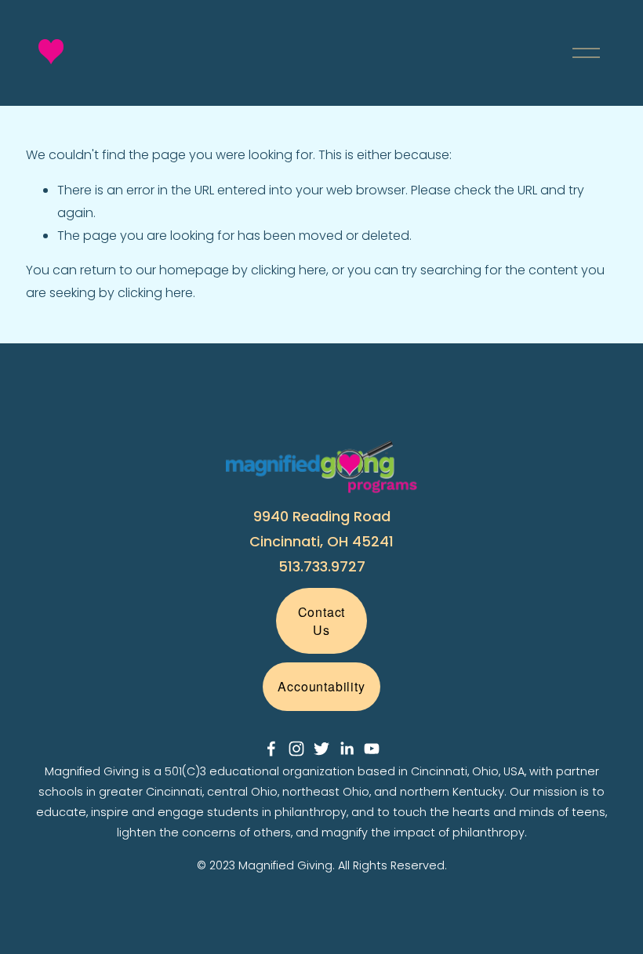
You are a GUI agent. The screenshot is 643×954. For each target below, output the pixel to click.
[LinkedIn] (346, 748)
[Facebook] (271, 748)
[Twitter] (321, 748)
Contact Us (322, 621)
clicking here (288, 270)
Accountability (321, 686)
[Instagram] (296, 748)
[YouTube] (372, 748)
